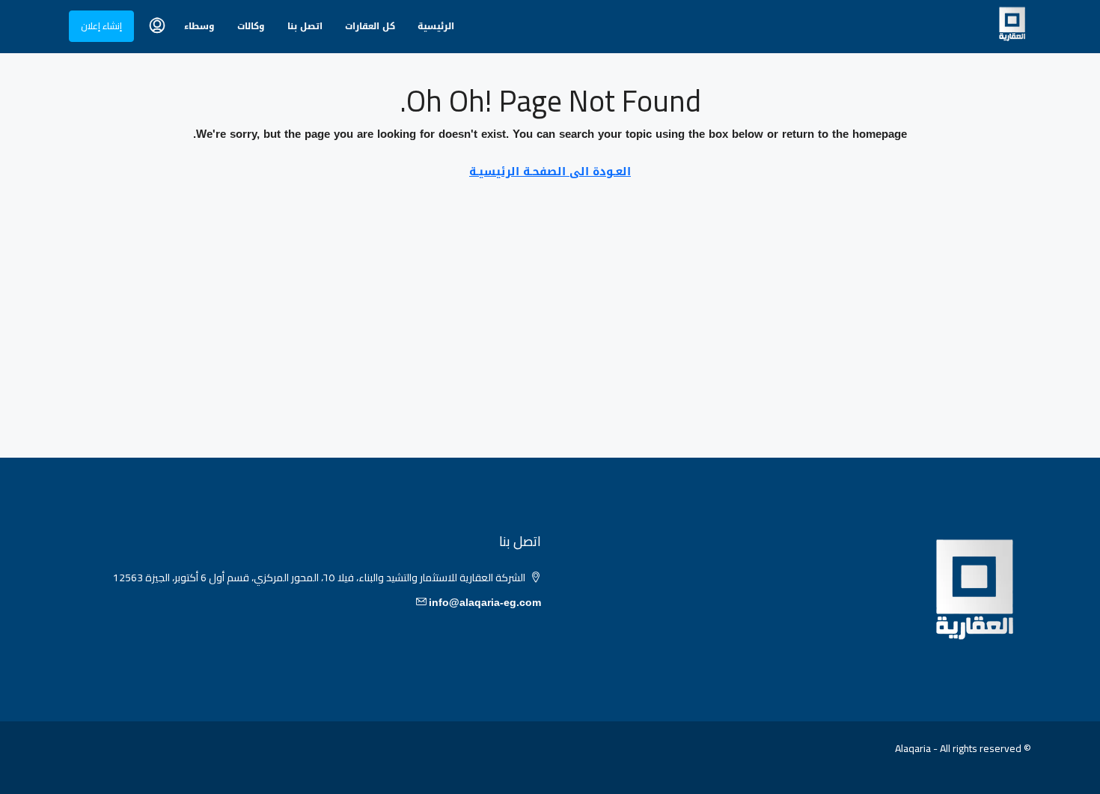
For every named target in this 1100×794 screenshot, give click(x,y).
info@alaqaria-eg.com (485, 603)
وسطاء (199, 26)
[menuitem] (157, 26)
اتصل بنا (305, 26)
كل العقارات (370, 26)
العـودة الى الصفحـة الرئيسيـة (550, 171)
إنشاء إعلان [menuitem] (101, 25)
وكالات (251, 26)
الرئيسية (436, 26)
